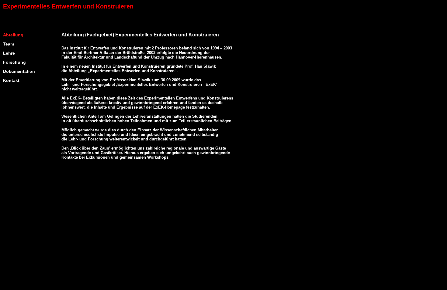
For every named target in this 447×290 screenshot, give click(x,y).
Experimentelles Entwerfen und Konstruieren (68, 6)
